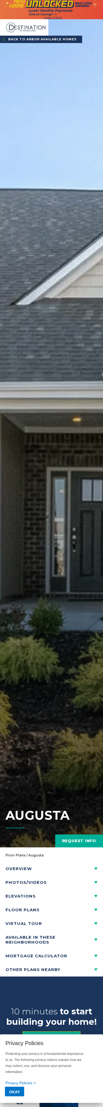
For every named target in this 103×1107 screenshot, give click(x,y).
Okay (14, 1092)
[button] (51, 869)
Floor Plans (15, 855)
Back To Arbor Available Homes (42, 39)
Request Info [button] (79, 840)
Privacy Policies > (20, 1083)
